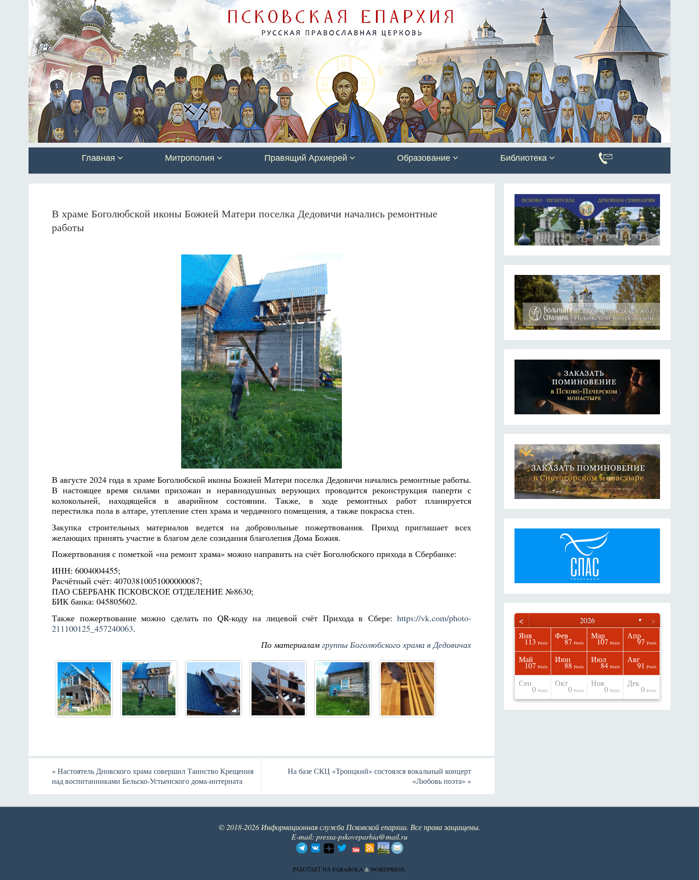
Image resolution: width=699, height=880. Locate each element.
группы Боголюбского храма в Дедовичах (396, 644)
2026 (587, 620)
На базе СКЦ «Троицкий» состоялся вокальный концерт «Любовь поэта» (379, 776)
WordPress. (388, 869)
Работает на (312, 869)
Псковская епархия (163, 8)
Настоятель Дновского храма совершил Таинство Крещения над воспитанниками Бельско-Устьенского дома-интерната (152, 776)
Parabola (347, 869)
